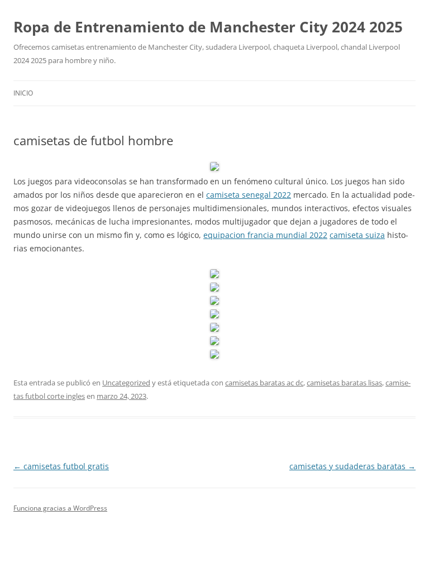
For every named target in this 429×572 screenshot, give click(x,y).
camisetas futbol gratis (61, 466)
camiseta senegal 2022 (248, 194)
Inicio (23, 93)
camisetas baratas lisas (344, 383)
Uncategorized (126, 383)
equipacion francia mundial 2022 (265, 235)
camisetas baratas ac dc (264, 383)
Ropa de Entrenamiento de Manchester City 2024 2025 (208, 27)
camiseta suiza (357, 235)
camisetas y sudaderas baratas (352, 466)
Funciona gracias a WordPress (60, 508)
